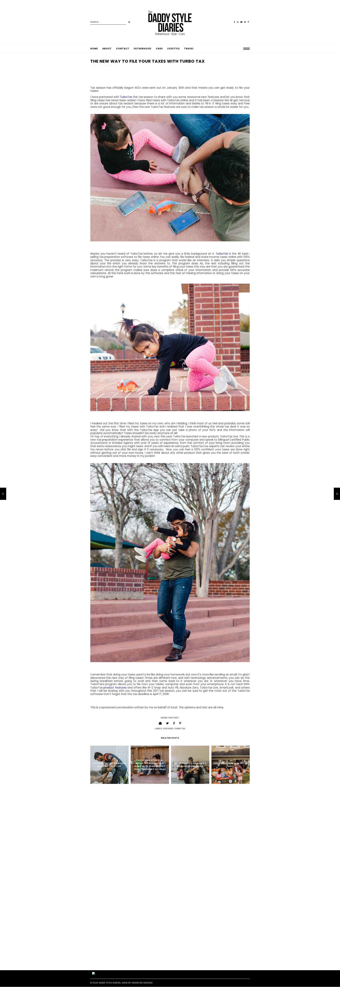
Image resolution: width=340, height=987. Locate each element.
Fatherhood (142, 48)
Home (94, 48)
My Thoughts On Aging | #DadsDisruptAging (190, 765)
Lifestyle (173, 48)
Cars (159, 48)
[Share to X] (167, 723)
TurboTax (126, 97)
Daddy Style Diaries (110, 983)
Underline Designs (142, 983)
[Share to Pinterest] (180, 723)
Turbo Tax (179, 728)
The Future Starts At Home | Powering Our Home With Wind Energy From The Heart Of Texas (150, 765)
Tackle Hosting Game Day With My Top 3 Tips (109, 765)
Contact (122, 48)
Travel (189, 48)
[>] (129, 22)
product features (114, 687)
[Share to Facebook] (174, 723)
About (107, 48)
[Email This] (160, 723)
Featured (168, 728)
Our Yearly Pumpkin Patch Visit (230, 765)
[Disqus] (170, 832)
